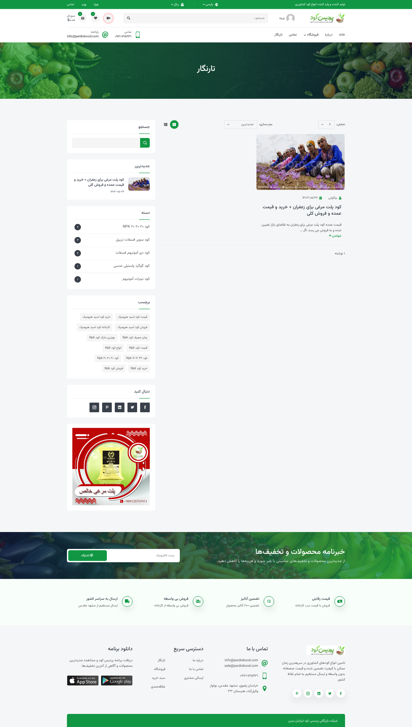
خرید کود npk (139, 368)
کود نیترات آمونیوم (113, 279)
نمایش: (340, 124)
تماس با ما (196, 669)
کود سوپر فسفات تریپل (113, 240)
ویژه (96, 4)
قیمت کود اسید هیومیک (132, 317)
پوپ (84, 4)
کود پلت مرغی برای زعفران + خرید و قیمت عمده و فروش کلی (302, 210)
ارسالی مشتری (193, 678)
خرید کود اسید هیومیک (96, 317)
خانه (342, 34)
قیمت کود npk (138, 348)
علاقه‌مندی (158, 687)
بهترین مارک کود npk (102, 337)
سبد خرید (158, 678)
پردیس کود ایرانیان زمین (303, 720)
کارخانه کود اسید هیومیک (94, 327)
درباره (329, 34)
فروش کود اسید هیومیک (132, 327)
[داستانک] (108, 18)
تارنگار (278, 34)
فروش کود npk (114, 368)
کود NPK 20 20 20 (113, 227)
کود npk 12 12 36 (136, 358)
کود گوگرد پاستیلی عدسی (113, 266)
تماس (70, 4)
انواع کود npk (113, 348)
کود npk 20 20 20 (107, 358)
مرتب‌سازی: (266, 124)
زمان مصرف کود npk (135, 337)
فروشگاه (312, 34)
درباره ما (198, 660)
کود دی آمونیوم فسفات (113, 253)
